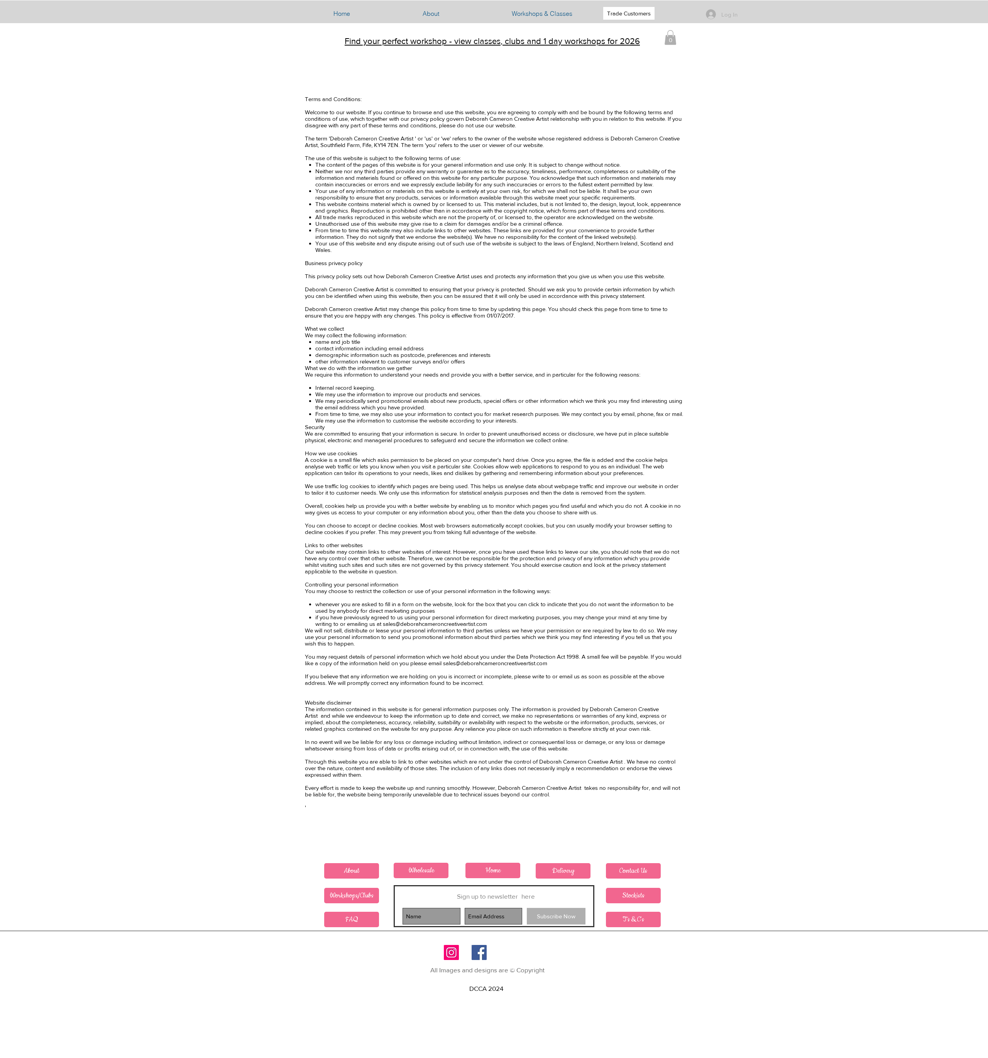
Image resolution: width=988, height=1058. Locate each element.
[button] (541, 13)
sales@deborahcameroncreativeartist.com (435, 623)
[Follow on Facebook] (479, 952)
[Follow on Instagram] (451, 952)
